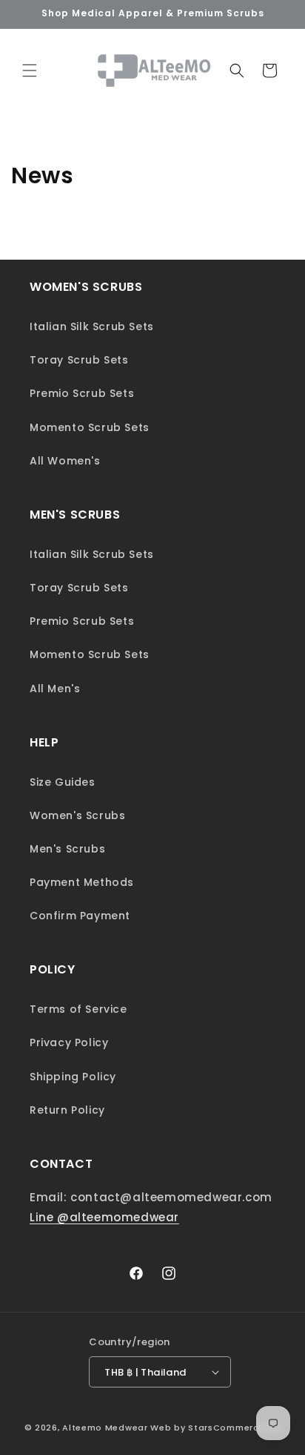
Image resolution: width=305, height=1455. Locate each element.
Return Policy (67, 1110)
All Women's (65, 460)
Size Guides (62, 782)
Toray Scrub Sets (79, 359)
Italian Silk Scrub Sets (92, 326)
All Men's (55, 688)
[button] (29, 70)
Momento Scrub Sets (90, 427)
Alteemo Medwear (105, 1427)
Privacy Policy (69, 1042)
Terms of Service (78, 1009)
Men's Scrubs (67, 848)
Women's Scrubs (77, 815)
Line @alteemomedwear (104, 1217)
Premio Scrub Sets (82, 393)
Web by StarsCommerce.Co (215, 1427)
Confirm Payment (80, 915)
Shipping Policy (73, 1076)
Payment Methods (82, 882)
